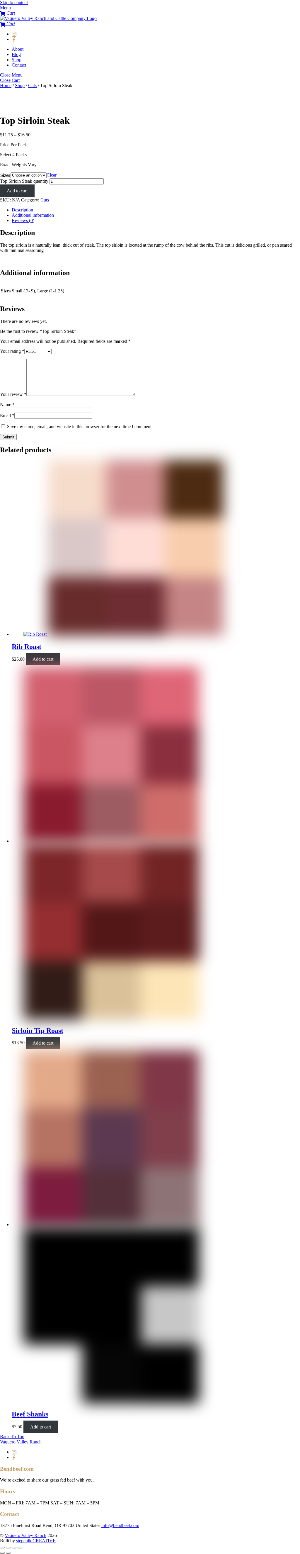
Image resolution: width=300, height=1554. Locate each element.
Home (5, 85)
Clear (52, 174)
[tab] (156, 210)
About (17, 49)
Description (22, 209)
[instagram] (14, 33)
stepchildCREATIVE (36, 1540)
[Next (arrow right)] (8, 1553)
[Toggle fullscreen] (14, 1547)
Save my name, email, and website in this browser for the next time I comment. (80, 426)
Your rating (12, 351)
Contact (19, 64)
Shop (16, 59)
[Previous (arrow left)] (2, 1553)
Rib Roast (26, 646)
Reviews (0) (23, 220)
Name (7, 404)
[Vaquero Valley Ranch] (48, 18)
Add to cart (17, 190)
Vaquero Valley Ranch (25, 1535)
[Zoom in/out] (20, 1547)
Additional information (33, 215)
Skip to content (14, 2)
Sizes (5, 175)
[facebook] (14, 39)
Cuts (32, 85)
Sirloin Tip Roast (37, 1030)
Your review (13, 394)
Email (7, 415)
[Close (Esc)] (2, 1547)
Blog (16, 54)
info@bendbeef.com (120, 1525)
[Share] (8, 1547)
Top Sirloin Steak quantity (24, 181)
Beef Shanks (30, 1414)
